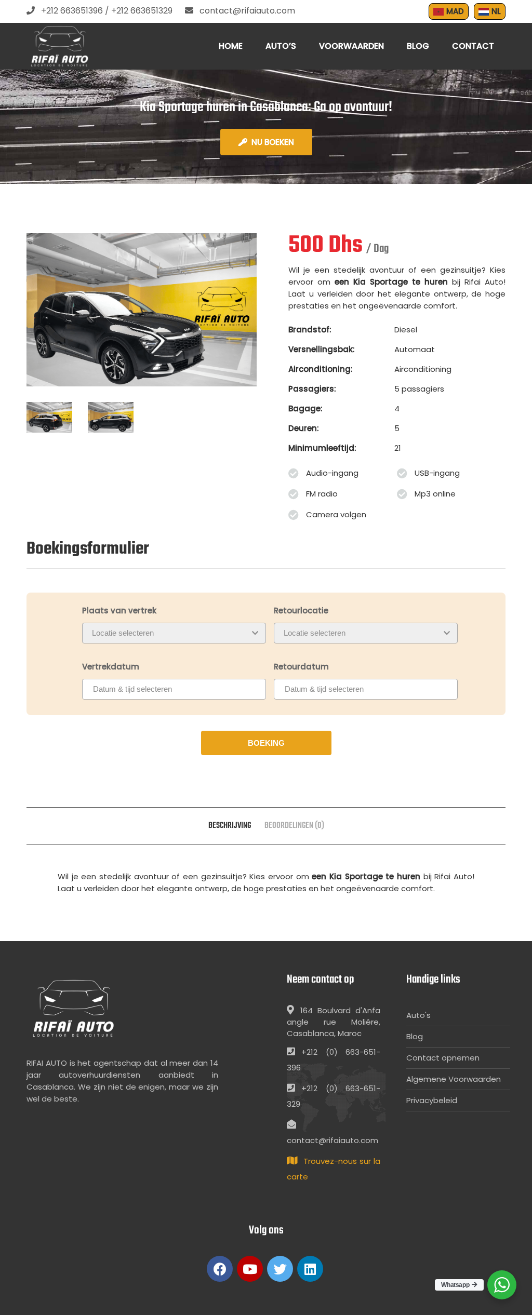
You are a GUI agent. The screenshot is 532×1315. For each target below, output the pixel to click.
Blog (418, 46)
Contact (473, 46)
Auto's (418, 1015)
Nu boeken (272, 142)
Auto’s (280, 46)
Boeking (266, 743)
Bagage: (305, 408)
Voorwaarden (351, 46)
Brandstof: (309, 329)
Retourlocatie (301, 610)
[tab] (229, 826)
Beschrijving (229, 826)
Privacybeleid (431, 1100)
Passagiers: (312, 388)
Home (231, 46)
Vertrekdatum (110, 666)
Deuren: (303, 428)
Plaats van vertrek (119, 610)
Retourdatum (301, 666)
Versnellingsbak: (321, 349)
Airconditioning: (320, 369)
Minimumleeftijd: (322, 447)
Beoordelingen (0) (294, 826)
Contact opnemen (443, 1057)
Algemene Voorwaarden (453, 1079)
